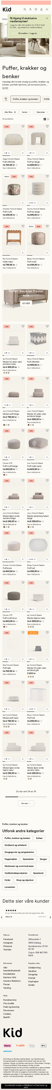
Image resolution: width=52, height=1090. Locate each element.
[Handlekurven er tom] (41, 11)
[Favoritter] (36, 11)
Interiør (31, 978)
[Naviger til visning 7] (48, 157)
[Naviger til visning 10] (21, 357)
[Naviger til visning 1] (6, 157)
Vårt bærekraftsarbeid (11, 969)
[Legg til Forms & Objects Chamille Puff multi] (22, 205)
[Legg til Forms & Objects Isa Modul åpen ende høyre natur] (22, 761)
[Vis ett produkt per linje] (48, 120)
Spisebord (38, 875)
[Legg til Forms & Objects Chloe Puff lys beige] (47, 155)
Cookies (7, 1014)
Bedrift (6, 1017)
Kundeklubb (9, 974)
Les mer (5, 90)
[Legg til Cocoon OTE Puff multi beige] (22, 459)
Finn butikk (8, 1003)
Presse (6, 984)
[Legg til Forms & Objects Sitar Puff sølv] (22, 661)
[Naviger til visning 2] (14, 157)
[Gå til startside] (7, 11)
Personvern (8, 1010)
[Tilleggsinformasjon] (16, 167)
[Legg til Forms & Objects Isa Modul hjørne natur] (47, 611)
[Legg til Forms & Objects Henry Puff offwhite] (47, 355)
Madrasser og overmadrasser (19, 868)
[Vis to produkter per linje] (45, 120)
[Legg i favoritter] (23, 128)
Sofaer (39, 840)
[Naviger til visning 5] (41, 157)
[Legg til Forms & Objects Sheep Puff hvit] (47, 561)
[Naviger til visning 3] (22, 157)
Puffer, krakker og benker (25, 101)
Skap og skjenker (25, 882)
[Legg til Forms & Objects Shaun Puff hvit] (47, 711)
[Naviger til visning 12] (25, 357)
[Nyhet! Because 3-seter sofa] (26, 300)
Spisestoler (28, 861)
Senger (43, 861)
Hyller (8, 882)
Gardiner (32, 971)
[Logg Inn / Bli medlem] (30, 11)
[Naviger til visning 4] (38, 157)
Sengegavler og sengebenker (19, 854)
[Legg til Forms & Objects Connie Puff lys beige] (47, 205)
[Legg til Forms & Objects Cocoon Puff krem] (22, 561)
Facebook (8, 939)
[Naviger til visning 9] (19, 357)
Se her (26, 305)
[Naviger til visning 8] (17, 357)
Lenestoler (10, 889)
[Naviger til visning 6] (44, 157)
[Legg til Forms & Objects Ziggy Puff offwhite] (22, 155)
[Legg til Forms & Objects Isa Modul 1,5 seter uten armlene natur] (22, 355)
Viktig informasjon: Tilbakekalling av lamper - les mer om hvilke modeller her (26, 4)
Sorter (24, 114)
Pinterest (7, 946)
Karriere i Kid (9, 977)
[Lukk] (47, 20)
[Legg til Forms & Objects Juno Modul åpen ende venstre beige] (22, 509)
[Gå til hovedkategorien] (5, 101)
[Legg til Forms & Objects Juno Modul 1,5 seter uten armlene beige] (47, 407)
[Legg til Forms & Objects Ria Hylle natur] (22, 254)
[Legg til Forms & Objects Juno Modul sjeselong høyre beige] (47, 509)
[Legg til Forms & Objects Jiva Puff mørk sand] (47, 459)
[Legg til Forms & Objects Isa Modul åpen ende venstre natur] (47, 761)
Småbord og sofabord (15, 847)
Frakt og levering (11, 1007)
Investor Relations (11, 981)
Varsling (7, 988)
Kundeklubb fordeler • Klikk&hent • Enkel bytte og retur (26, 1086)
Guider (31, 985)
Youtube (7, 949)
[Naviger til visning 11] (23, 357)
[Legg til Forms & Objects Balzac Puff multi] (47, 254)
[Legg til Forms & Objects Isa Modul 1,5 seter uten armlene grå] (47, 661)
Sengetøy (33, 974)
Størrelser (41, 114)
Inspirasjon (33, 981)
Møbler (5, 21)
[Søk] (25, 11)
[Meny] (47, 11)
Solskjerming (34, 967)
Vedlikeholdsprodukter (16, 875)
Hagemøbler (11, 861)
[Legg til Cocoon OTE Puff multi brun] (22, 611)
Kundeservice (10, 1000)
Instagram (8, 942)
